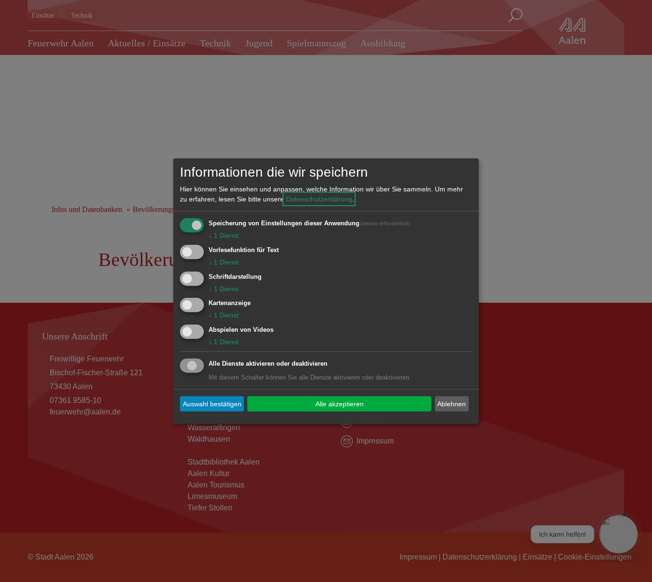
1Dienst (224, 235)
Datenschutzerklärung (319, 199)
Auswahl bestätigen (212, 403)
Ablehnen (451, 403)
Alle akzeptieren (339, 403)
